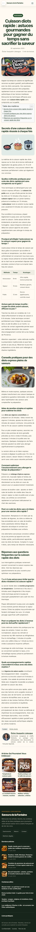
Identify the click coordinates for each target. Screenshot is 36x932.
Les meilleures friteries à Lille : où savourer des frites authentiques (18, 906)
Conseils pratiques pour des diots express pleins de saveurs (18, 115)
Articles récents (13, 729)
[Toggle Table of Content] (30, 106)
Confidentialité (6, 928)
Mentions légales (8, 836)
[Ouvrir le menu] (32, 3)
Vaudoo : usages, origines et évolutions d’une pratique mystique (17, 900)
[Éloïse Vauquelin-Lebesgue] (6, 740)
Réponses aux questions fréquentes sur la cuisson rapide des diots (17, 119)
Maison (16, 831)
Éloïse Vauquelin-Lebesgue (22, 733)
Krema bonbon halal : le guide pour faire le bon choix (17, 894)
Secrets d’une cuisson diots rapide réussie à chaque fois (18, 110)
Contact (24, 831)
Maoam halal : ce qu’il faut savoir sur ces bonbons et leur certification (16, 888)
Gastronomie (18, 15)
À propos (4, 729)
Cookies (14, 928)
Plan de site (22, 928)
